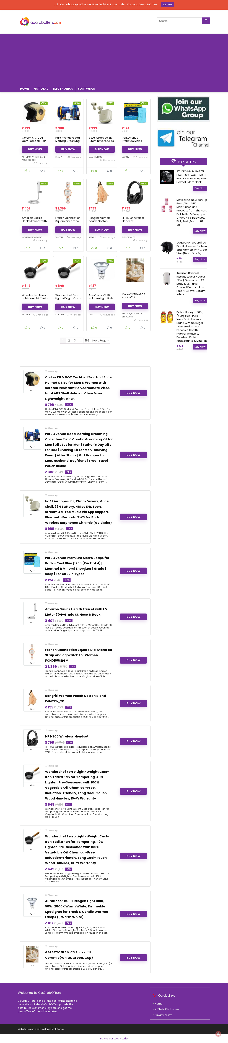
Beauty (59, 157)
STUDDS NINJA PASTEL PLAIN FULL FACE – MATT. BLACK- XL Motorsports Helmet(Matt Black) (192, 176)
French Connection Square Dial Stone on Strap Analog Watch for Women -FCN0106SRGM (78, 655)
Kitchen (26, 314)
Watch (59, 237)
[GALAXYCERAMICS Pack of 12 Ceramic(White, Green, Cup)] (135, 270)
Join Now (167, 4)
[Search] (206, 20)
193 (87, 340)
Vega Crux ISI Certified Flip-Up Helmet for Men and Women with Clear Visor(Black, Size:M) (192, 248)
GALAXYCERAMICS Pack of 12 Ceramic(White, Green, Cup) (133, 299)
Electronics (63, 89)
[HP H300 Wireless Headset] (135, 192)
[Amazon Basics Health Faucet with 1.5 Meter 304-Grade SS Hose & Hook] (35, 192)
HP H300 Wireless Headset (133, 219)
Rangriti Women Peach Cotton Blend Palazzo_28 (100, 221)
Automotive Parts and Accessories (33, 158)
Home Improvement (32, 237)
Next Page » (100, 340)
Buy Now (35, 149)
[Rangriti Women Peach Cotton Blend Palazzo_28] (102, 192)
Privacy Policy (163, 1015)
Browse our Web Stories (114, 1038)
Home (24, 89)
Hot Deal (41, 89)
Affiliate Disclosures (167, 1009)
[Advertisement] (114, 59)
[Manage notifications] (218, 1034)
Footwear (86, 89)
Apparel (93, 237)
